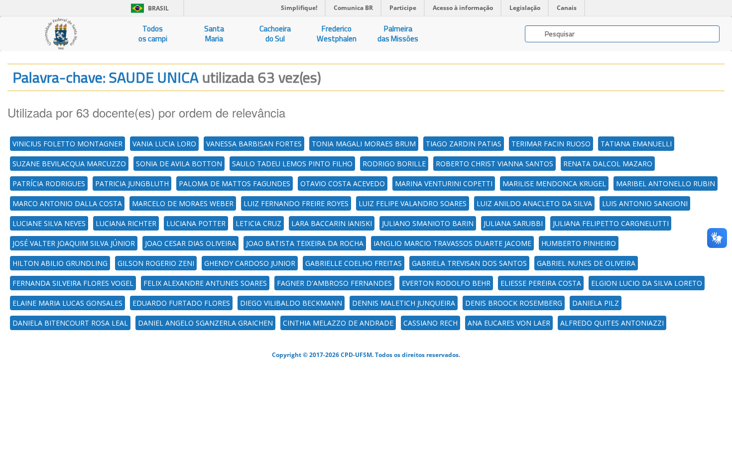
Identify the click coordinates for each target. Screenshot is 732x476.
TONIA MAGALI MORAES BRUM (364, 143)
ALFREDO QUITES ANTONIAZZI (612, 323)
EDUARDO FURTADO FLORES (181, 303)
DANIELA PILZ (595, 303)
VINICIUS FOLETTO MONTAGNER (67, 143)
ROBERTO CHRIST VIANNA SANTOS (494, 163)
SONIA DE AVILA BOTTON (179, 163)
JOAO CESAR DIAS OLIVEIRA (190, 243)
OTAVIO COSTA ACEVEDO (342, 183)
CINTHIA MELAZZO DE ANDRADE (338, 323)
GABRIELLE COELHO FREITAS (353, 263)
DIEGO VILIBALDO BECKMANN (291, 303)
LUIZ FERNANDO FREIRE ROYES (296, 203)
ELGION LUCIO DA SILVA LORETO (646, 283)
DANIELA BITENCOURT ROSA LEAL (70, 323)
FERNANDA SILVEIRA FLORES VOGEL (72, 283)
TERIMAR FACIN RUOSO (551, 143)
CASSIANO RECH (430, 323)
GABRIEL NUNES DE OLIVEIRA (586, 263)
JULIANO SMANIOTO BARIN (428, 223)
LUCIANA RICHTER (126, 223)
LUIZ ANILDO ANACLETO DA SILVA (534, 203)
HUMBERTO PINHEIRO (578, 243)
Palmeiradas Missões (397, 33)
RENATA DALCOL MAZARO (607, 163)
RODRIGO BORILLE (394, 163)
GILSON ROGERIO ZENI (156, 263)
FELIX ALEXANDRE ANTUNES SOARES (205, 283)
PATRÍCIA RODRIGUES (48, 183)
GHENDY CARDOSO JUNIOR (249, 263)
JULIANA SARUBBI (513, 223)
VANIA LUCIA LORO (164, 143)
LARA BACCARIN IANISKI (331, 223)
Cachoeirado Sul (275, 33)
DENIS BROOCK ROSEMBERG (513, 303)
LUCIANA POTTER (196, 223)
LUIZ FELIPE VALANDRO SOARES (413, 203)
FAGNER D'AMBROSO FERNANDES (334, 283)
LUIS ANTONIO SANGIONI (645, 203)
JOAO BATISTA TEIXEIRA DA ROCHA (305, 243)
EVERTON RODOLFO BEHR (446, 283)
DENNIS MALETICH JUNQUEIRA (403, 303)
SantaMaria (214, 33)
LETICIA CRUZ (258, 223)
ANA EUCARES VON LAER (509, 323)
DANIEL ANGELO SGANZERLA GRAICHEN (205, 323)
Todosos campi (152, 33)
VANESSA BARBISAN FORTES (254, 143)
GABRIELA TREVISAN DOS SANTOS (469, 263)
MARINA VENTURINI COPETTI (443, 183)
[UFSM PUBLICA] (61, 33)
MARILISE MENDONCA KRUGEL (554, 183)
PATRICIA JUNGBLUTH (132, 183)
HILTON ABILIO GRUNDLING (60, 263)
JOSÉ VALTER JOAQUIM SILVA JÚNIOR (73, 243)
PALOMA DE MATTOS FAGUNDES (234, 183)
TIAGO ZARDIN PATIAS (463, 143)
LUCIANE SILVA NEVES (49, 223)
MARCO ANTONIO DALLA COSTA (67, 203)
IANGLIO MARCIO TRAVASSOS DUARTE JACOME (452, 243)
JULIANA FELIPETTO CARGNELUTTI (611, 223)
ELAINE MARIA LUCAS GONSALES (67, 303)
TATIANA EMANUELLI (636, 143)
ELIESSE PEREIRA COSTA (540, 283)
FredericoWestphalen (337, 33)
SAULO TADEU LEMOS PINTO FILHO (292, 163)
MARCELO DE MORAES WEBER (183, 203)
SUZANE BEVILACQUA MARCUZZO (69, 163)
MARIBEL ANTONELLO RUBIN (665, 183)
